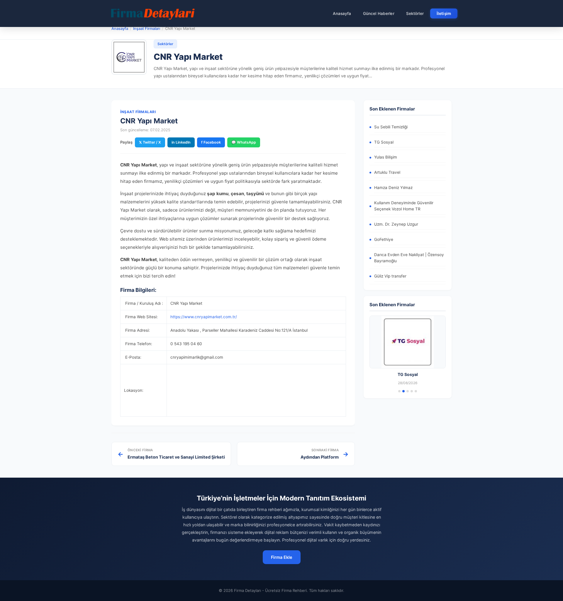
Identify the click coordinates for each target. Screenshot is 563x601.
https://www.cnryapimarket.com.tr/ (203, 316)
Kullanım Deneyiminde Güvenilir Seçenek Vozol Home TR (403, 206)
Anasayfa (342, 13)
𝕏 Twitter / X (150, 142)
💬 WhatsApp (243, 142)
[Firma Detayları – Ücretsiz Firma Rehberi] (152, 13)
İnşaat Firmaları (146, 28)
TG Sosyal (384, 142)
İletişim (444, 13)
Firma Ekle (281, 557)
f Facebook (211, 142)
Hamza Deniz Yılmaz (393, 187)
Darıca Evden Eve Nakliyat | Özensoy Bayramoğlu (409, 257)
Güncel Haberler (378, 13)
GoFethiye (383, 239)
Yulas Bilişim (385, 157)
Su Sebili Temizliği (391, 127)
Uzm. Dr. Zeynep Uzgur (396, 224)
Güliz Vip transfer (390, 276)
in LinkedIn (181, 142)
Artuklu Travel (387, 172)
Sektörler (415, 13)
